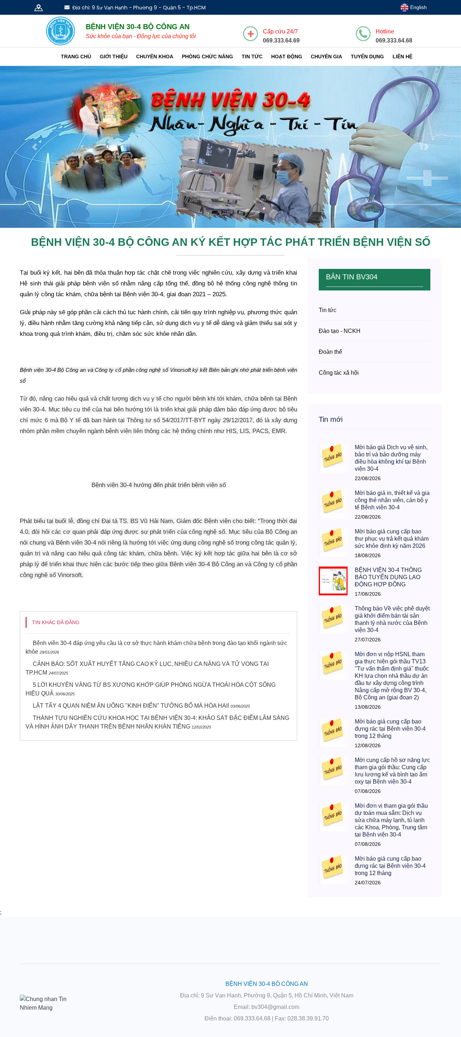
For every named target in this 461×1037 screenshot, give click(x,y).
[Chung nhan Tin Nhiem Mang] (50, 1003)
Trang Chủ (76, 56)
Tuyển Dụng (367, 56)
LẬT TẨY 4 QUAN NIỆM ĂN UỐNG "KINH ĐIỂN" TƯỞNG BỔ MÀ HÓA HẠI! (131, 706)
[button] (34, 147)
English (418, 7)
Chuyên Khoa (154, 56)
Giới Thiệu (113, 56)
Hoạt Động (286, 56)
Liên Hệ (402, 56)
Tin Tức (252, 56)
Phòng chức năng (207, 56)
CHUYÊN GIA (326, 56)
